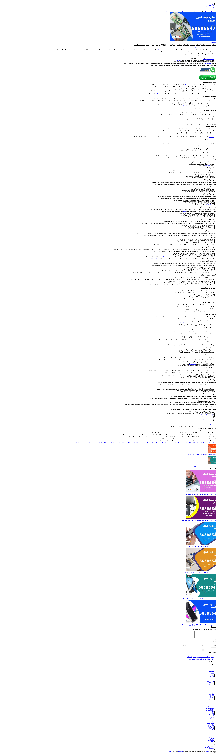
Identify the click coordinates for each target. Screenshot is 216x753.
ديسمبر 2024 (211, 666)
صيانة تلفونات (208, 150)
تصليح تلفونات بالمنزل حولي (207, 420)
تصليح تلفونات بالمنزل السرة (207, 416)
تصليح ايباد (158, 49)
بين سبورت (212, 687)
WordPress (170, 751)
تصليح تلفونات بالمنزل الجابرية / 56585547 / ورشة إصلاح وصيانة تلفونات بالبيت (198, 572)
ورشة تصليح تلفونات (183, 322)
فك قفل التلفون (120, 442)
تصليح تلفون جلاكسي (210, 102)
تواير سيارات (211, 699)
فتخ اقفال (212, 716)
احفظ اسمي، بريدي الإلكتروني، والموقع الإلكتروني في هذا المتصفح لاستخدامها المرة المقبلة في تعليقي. (196, 645)
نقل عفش (212, 739)
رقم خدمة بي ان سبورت (209, 710)
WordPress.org (211, 749)
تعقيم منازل (211, 697)
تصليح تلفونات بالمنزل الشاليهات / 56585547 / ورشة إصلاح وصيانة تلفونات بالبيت (198, 624)
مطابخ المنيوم (211, 730)
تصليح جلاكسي (153, 442)
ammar (215, 47)
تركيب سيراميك (211, 692)
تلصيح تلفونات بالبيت (133, 442)
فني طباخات (211, 720)
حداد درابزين (211, 701)
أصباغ (213, 683)
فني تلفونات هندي (97, 442)
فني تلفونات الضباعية (104, 442)
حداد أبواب (212, 700)
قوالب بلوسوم (180, 751)
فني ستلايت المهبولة (210, 8)
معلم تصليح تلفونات (79, 442)
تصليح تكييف (211, 694)
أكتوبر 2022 (212, 672)
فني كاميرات (211, 722)
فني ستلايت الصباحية (210, 7)
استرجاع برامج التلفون (212, 442)
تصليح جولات (159, 93)
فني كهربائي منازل (210, 723)
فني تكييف (212, 717)
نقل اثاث (212, 738)
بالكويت (184, 211)
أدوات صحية (211, 682)
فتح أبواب (212, 715)
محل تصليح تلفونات (91, 442)
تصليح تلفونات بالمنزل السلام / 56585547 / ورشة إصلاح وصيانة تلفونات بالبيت (199, 546)
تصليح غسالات (211, 696)
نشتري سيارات (211, 737)
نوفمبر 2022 (211, 671)
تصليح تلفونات (213, 42)
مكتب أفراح (211, 733)
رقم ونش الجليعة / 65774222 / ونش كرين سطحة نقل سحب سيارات (201, 658)
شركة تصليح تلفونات (207, 63)
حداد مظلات (211, 707)
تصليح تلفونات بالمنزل (175, 51)
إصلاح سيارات (211, 684)
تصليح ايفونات (211, 285)
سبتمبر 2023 (211, 667)
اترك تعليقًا (194, 47)
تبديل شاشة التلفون (204, 442)
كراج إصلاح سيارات (210, 726)
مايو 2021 (212, 674)
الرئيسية (212, 3)
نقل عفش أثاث (211, 740)
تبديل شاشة (211, 107)
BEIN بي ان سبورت (210, 681)
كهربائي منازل (211, 728)
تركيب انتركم (211, 688)
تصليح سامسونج (144, 442)
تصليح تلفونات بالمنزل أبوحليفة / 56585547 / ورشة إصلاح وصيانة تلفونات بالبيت (198, 494)
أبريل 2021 (212, 675)
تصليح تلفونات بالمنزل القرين (207, 415)
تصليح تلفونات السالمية (208, 422)
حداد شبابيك (211, 704)
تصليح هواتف (186, 84)
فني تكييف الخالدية (210, 5)
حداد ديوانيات (211, 703)
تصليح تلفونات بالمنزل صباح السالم (206, 417)
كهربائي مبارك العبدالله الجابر (208, 9)
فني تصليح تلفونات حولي (200, 299)
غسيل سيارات (211, 714)
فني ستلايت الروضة (210, 6)
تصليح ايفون (209, 106)
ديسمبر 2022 (211, 670)
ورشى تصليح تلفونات (72, 442)
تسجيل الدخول (211, 746)
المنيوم (212, 685)
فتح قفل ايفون (207, 165)
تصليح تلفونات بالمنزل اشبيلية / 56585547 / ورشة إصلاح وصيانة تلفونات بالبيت (199, 598)
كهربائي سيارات (211, 727)
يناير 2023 (212, 668)
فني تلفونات (110, 442)
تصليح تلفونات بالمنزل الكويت (153, 258)
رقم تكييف (212, 709)
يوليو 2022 (212, 673)
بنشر (213, 686)
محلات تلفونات (211, 729)
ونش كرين (212, 741)
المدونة (212, 4)
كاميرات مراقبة (208, 204)
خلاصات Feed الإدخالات (209, 747)
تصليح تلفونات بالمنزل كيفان (207, 419)
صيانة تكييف (211, 713)
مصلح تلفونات (211, 137)
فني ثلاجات (212, 718)
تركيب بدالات (211, 689)
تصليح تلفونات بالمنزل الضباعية (171, 442)
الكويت (207, 751)
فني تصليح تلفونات (186, 105)
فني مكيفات (211, 724)
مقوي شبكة (211, 732)
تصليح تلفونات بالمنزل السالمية (207, 421)
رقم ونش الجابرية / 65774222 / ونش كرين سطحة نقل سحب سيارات (201, 659)
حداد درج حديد (211, 702)
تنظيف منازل (211, 698)
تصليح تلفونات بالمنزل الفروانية (207, 414)
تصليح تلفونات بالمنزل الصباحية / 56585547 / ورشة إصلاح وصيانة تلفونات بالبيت (198, 520)
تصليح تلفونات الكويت (162, 256)
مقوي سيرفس (211, 731)
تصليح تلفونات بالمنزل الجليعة (208, 59)
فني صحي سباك (211, 719)
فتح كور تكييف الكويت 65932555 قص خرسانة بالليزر (204, 654)
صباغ (213, 712)
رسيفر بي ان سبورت (210, 708)
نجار (213, 735)
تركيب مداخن (211, 693)
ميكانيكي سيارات (210, 734)
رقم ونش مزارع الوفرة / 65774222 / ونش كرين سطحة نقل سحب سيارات (200, 657)
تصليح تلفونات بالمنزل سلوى (207, 418)
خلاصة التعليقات (211, 748)
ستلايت (212, 711)
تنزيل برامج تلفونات (126, 442)
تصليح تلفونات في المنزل (160, 442)
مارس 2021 (211, 676)
